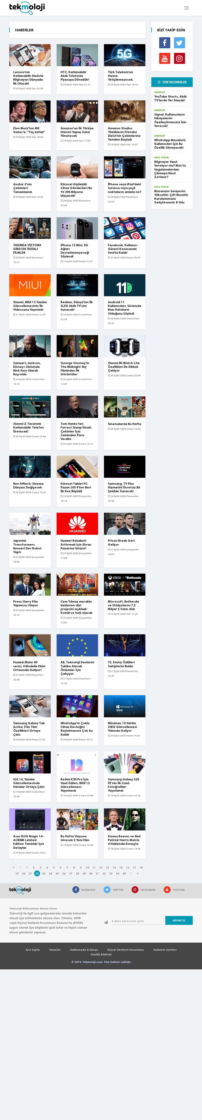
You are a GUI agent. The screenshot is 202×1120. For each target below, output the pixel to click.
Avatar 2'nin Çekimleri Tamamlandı (22, 188)
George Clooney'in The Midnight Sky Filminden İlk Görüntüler (75, 368)
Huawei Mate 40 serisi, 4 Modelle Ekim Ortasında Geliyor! (29, 666)
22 (37, 873)
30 (90, 873)
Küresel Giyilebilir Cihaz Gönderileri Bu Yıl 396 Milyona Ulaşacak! (76, 190)
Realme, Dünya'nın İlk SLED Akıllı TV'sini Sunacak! (77, 305)
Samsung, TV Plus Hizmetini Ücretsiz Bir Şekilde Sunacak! (124, 487)
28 (77, 873)
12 (100, 867)
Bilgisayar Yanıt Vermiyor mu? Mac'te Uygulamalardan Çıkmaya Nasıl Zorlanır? (170, 169)
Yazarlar (55, 949)
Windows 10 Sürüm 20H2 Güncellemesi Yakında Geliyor (122, 726)
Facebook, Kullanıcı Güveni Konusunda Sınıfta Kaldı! (122, 248)
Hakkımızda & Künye (84, 949)
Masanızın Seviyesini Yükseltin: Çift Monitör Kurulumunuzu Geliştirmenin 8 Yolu (171, 196)
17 (134, 867)
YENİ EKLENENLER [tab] (174, 82)
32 (104, 873)
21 (30, 873)
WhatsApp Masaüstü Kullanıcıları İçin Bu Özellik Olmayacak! (169, 143)
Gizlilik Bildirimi (101, 954)
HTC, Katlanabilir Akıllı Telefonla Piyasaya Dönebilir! (75, 75)
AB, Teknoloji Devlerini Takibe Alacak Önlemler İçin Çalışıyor (77, 668)
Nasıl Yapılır (161, 157)
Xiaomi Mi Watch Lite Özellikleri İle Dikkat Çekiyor (124, 366)
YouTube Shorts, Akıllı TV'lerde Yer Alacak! (170, 98)
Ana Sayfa (33, 949)
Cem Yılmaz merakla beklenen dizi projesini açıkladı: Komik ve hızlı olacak (76, 607)
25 (57, 873)
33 (110, 873)
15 (121, 867)
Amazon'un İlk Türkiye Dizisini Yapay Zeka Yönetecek (77, 132)
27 (70, 873)
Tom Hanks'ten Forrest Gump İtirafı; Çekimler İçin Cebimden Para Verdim (76, 431)
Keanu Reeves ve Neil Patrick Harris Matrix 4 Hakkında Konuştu (124, 840)
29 (84, 873)
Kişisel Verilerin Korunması (126, 949)
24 (50, 873)
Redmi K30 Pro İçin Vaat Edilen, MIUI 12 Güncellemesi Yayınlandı (75, 785)
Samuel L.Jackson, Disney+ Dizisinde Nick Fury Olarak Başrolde (27, 368)
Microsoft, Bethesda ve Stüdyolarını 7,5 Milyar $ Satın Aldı (123, 605)
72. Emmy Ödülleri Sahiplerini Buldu (121, 664)
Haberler (159, 92)
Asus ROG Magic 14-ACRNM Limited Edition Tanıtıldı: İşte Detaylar (28, 842)
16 (127, 867)
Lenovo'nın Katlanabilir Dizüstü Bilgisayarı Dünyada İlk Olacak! (28, 77)
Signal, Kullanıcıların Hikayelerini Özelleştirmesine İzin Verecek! (170, 120)
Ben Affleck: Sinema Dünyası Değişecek (28, 485)
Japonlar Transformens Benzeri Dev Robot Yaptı (27, 546)
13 (107, 867)
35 (124, 873)
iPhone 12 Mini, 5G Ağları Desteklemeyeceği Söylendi (75, 250)
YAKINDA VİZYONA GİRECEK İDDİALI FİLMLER (27, 248)
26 (63, 873)
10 (87, 867)
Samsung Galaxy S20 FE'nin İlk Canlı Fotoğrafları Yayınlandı (123, 785)
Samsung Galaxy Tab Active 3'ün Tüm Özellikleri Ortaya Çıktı (29, 728)
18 (141, 867)
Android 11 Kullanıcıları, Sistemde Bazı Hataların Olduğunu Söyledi (124, 307)
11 (94, 867)
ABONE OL (179, 920)
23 (43, 873)
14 (114, 867)
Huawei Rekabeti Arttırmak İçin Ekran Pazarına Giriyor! (76, 544)
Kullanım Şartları (165, 949)
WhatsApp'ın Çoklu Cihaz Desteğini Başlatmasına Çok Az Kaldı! (77, 728)
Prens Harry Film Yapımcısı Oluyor (25, 603)
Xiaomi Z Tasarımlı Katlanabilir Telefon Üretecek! (28, 427)
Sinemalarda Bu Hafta (124, 424)
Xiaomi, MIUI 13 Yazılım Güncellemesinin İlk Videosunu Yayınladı (30, 305)
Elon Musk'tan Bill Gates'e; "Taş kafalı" (29, 130)
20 (23, 873)
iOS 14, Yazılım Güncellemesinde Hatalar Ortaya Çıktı (28, 783)
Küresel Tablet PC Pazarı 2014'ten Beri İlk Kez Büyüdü (76, 487)
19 (17, 873)
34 (117, 873)
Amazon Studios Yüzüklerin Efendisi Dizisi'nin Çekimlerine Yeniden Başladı (124, 134)
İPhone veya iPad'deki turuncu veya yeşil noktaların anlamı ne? (124, 188)
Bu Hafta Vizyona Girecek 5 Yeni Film (75, 838)
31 (97, 873)
